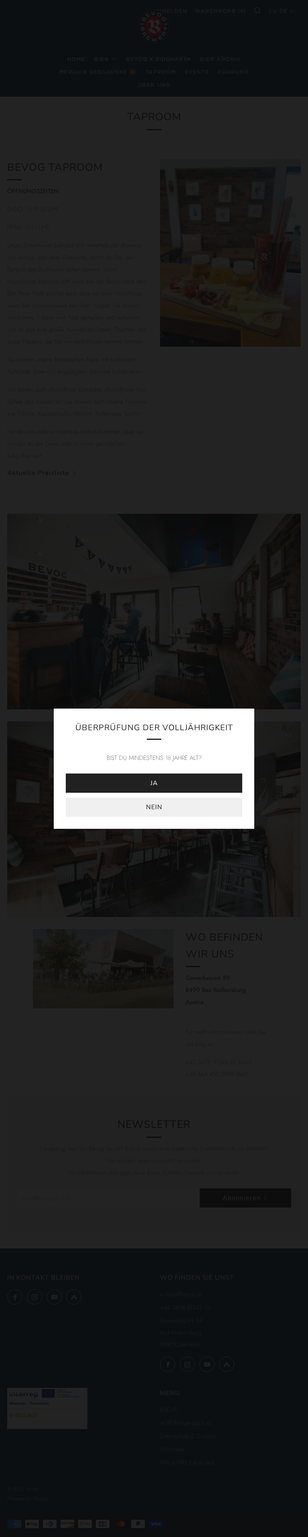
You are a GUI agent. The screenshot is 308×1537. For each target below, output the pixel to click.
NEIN (154, 807)
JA (154, 783)
